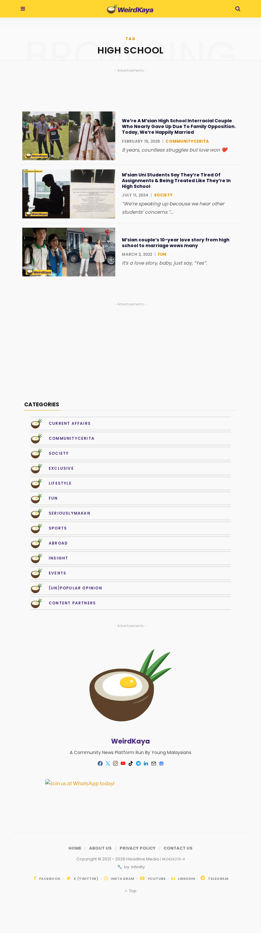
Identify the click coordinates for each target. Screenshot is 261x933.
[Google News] (161, 763)
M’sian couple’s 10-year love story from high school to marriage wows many (175, 242)
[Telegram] (138, 763)
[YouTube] (123, 763)
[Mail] (153, 763)
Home (74, 848)
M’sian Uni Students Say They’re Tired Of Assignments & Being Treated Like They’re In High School (176, 180)
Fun (162, 254)
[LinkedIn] (146, 763)
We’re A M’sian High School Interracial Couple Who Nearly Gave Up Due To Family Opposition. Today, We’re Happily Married (179, 126)
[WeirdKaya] (130, 9)
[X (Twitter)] (107, 763)
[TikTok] (130, 763)
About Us (100, 848)
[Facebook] (100, 763)
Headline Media (143, 859)
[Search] (237, 9)
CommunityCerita (187, 141)
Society (163, 195)
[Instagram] (115, 763)
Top (132, 891)
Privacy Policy (138, 848)
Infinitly (137, 867)
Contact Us (178, 848)
